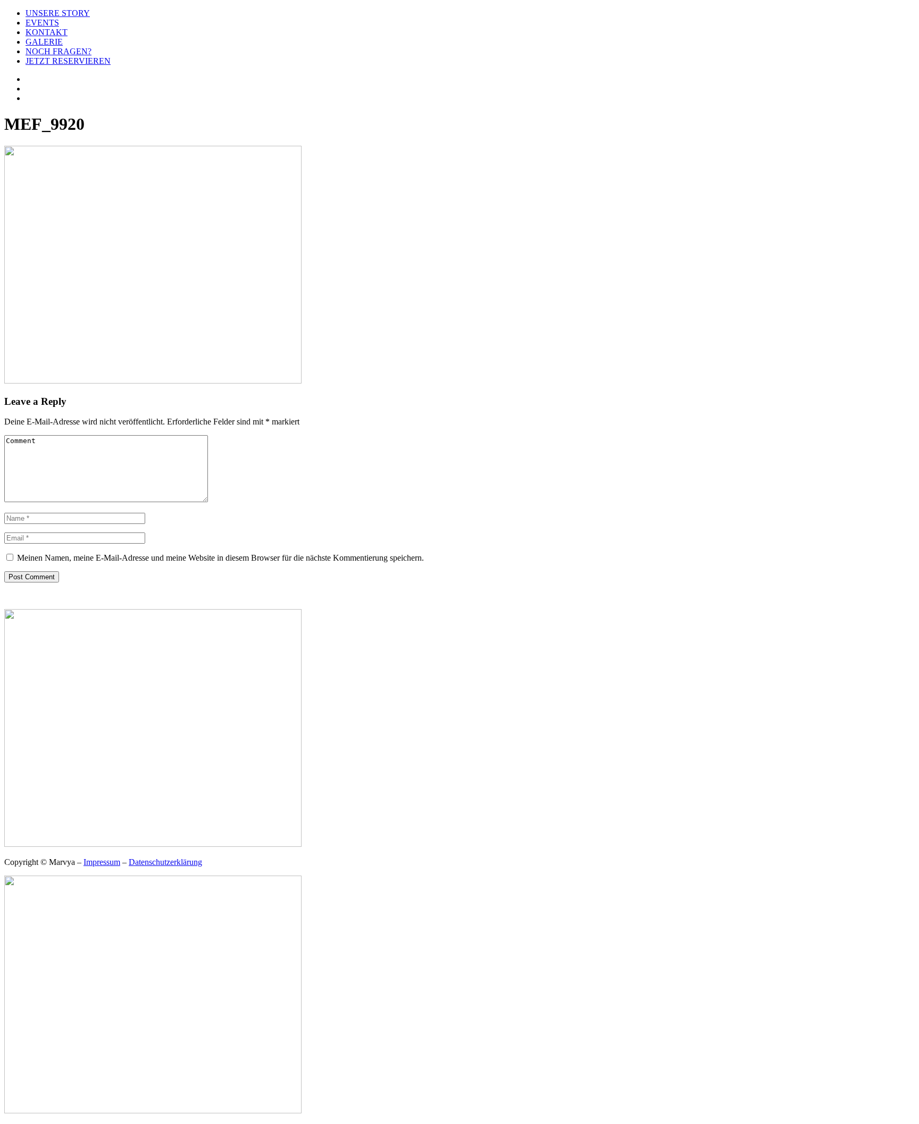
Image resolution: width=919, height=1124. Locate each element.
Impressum (101, 862)
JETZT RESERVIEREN (68, 60)
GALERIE (44, 41)
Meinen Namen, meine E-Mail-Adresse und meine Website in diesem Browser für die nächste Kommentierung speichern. (220, 557)
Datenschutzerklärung (165, 862)
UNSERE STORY (58, 13)
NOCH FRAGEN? (58, 51)
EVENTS (42, 22)
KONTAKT (47, 32)
